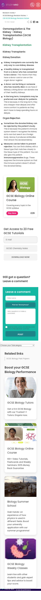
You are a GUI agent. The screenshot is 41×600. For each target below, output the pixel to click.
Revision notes (9, 13)
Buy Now (12, 213)
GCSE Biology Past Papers (17, 358)
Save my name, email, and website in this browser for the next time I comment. (20, 328)
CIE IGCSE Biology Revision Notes (16, 18)
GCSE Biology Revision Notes (15, 15)
